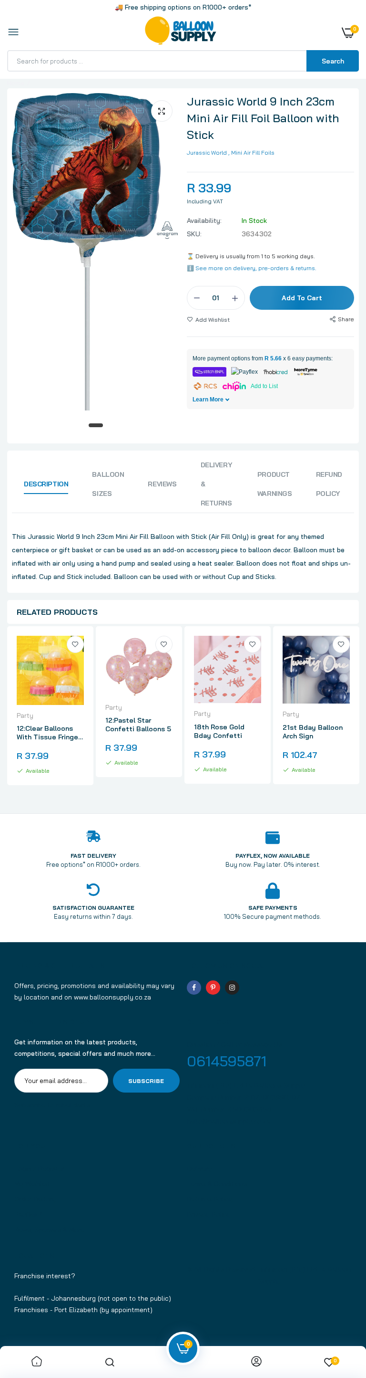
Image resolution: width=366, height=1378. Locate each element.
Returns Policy (210, 1199)
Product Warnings (274, 484)
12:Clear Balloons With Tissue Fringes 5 (49, 732)
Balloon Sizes (108, 484)
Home (15, 83)
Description (46, 484)
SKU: (194, 234)
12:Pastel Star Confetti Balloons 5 (138, 724)
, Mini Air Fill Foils (251, 152)
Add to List (264, 386)
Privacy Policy (209, 1214)
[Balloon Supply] (180, 32)
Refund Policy (329, 484)
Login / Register (39, 1168)
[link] (75, 644)
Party (25, 715)
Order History (35, 1199)
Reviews (162, 484)
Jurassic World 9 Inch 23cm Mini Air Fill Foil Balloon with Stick (263, 118)
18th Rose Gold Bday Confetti (219, 731)
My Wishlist (32, 1183)
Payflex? (28, 1214)
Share (346, 319)
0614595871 (226, 1061)
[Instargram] (232, 987)
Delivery (199, 1168)
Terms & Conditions (217, 1183)
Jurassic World (207, 152)
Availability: (204, 220)
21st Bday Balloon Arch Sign (313, 731)
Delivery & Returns (217, 484)
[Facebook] (194, 987)
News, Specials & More (49, 1229)
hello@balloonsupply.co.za (228, 1121)
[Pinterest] (213, 987)
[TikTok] (251, 987)
